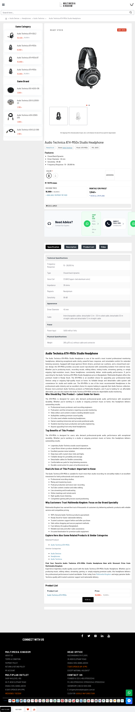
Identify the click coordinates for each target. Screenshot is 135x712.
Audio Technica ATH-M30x (26, 69)
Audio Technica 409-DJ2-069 (28, 129)
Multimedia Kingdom (103, 574)
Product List (88, 247)
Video (103, 247)
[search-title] (130, 12)
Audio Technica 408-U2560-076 (27, 116)
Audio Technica (38, 18)
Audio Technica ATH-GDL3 (26, 33)
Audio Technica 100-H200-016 (28, 88)
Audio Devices (14, 18)
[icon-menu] (82, 636)
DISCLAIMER (52, 206)
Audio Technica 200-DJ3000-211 (28, 101)
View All (88, 600)
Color (48, 171)
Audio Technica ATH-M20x (26, 45)
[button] (86, 105)
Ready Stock (50, 147)
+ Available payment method (56, 195)
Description (71, 247)
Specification (53, 247)
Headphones (26, 18)
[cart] (131, 4)
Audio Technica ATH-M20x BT (28, 57)
